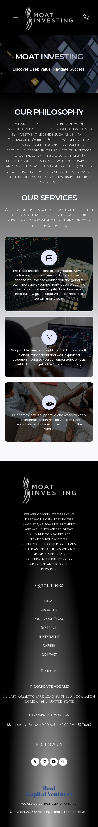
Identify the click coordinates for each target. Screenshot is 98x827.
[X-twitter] (35, 762)
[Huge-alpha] (63, 762)
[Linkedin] (44, 762)
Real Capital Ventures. (60, 803)
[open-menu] (14, 18)
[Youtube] (54, 762)
